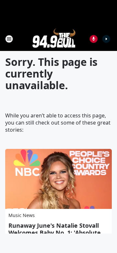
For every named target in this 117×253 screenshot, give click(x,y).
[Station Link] (54, 38)
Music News (21, 215)
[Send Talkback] (94, 39)
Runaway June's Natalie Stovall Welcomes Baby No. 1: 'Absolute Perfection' (54, 232)
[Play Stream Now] (106, 39)
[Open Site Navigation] (9, 39)
